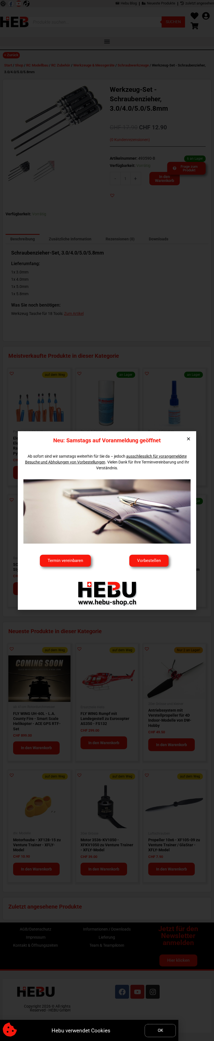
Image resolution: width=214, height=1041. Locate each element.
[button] (188, 439)
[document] (107, 520)
